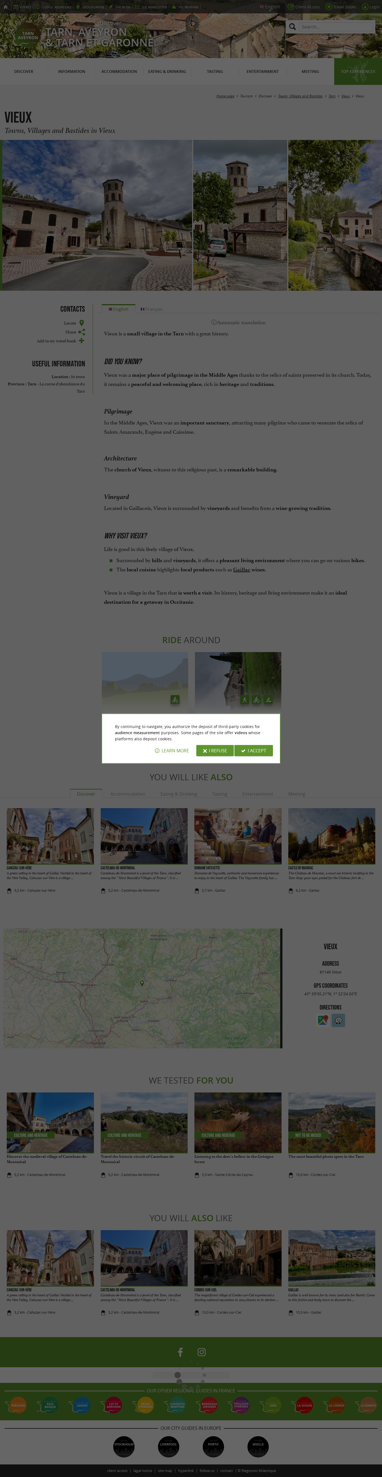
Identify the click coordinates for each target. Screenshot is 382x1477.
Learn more (175, 751)
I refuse (218, 751)
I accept (257, 751)
